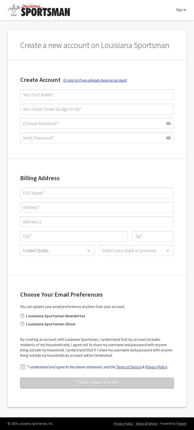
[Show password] (168, 123)
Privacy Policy (156, 367)
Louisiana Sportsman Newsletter (55, 316)
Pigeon (181, 423)
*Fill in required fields (97, 382)
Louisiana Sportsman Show (50, 324)
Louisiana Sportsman (39, 10)
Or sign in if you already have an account (95, 80)
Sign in (181, 10)
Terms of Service (128, 367)
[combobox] (57, 250)
